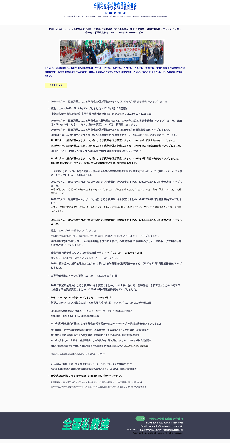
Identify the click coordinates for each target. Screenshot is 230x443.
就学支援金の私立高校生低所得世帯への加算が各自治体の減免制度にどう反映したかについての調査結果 (98, 387)
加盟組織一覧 (110, 29)
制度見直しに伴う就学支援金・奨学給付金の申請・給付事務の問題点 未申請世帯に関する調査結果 (96, 382)
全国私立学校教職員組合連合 (115, 7)
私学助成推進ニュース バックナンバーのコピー (119, 32)
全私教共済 (79, 29)
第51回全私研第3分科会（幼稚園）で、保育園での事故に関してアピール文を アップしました (104, 236)
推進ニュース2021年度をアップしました (74, 230)
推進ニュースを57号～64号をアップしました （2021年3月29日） (86, 258)
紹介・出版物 (94, 29)
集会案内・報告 (127, 29)
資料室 (141, 29)
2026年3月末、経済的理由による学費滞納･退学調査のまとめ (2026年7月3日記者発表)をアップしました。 (110, 101)
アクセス (167, 29)
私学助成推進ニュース (60, 29)
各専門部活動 (153, 29)
